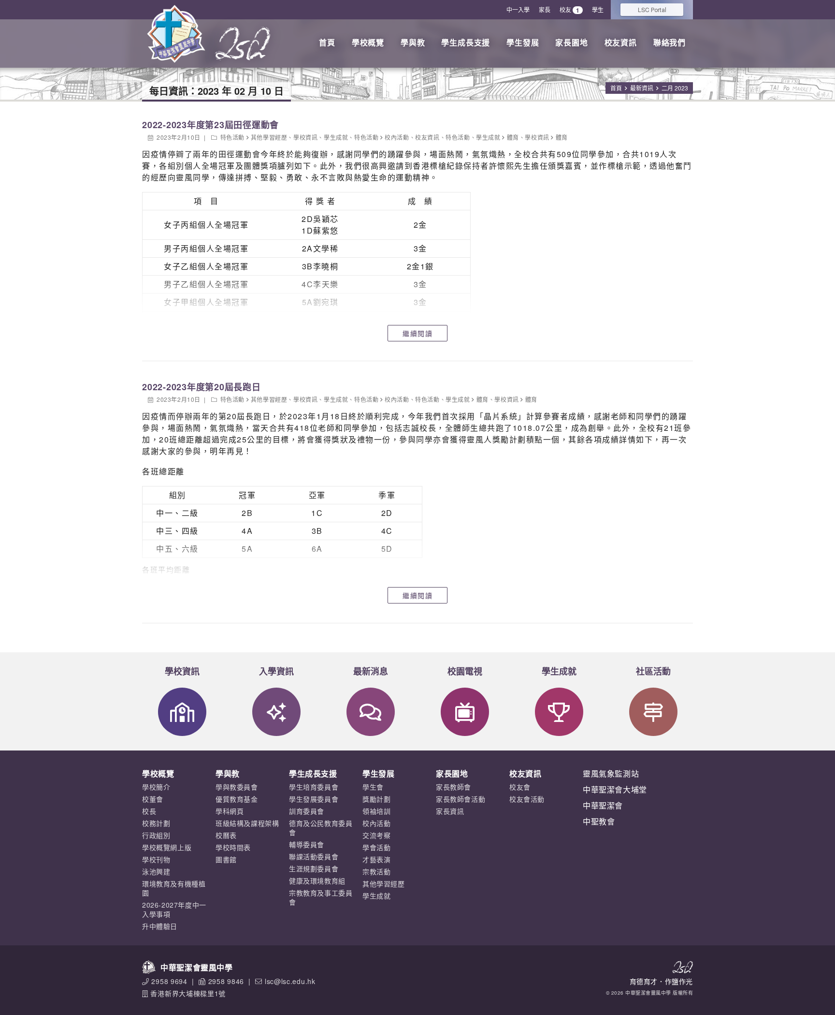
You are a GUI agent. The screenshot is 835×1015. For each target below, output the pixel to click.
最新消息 (370, 671)
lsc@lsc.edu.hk (290, 981)
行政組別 (156, 835)
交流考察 (376, 835)
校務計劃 (156, 823)
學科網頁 (230, 811)
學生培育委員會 (313, 787)
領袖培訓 (376, 811)
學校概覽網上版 (166, 847)
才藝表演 (376, 859)
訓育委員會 (306, 811)
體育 (513, 137)
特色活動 (232, 137)
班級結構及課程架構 (247, 823)
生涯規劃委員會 (313, 868)
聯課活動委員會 (313, 856)
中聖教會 (599, 821)
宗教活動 (376, 871)
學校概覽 (368, 42)
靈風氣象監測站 (611, 773)
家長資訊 (450, 811)
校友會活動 (527, 799)
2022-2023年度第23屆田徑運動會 (210, 124)
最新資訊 (641, 88)
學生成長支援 (465, 42)
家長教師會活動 (460, 799)
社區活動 (653, 671)
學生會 (373, 787)
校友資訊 (621, 42)
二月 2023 (675, 88)
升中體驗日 (159, 926)
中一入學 (518, 9)
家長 (544, 9)
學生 (598, 9)
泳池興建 (156, 871)
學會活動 (376, 847)
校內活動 (397, 137)
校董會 (152, 799)
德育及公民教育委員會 (320, 827)
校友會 (520, 787)
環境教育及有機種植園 (173, 888)
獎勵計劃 (376, 799)
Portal (652, 9)
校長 (149, 811)
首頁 (327, 42)
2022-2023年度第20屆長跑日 (201, 387)
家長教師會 (453, 787)
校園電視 (464, 671)
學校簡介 (156, 787)
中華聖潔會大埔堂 (615, 789)
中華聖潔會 (603, 805)
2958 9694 (169, 981)
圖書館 (226, 859)
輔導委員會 (306, 844)
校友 (569, 10)
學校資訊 (305, 137)
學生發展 (522, 42)
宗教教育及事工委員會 (320, 897)
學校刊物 (156, 859)
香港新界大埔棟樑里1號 (188, 993)
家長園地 (571, 42)
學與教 (413, 42)
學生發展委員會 (313, 799)
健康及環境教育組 (317, 880)
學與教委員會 (237, 787)
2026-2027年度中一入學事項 (174, 909)
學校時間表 (233, 847)
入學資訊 (276, 671)
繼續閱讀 (417, 333)
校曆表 (226, 835)
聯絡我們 (669, 42)
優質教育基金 (237, 799)
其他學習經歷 (269, 137)
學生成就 (336, 137)
